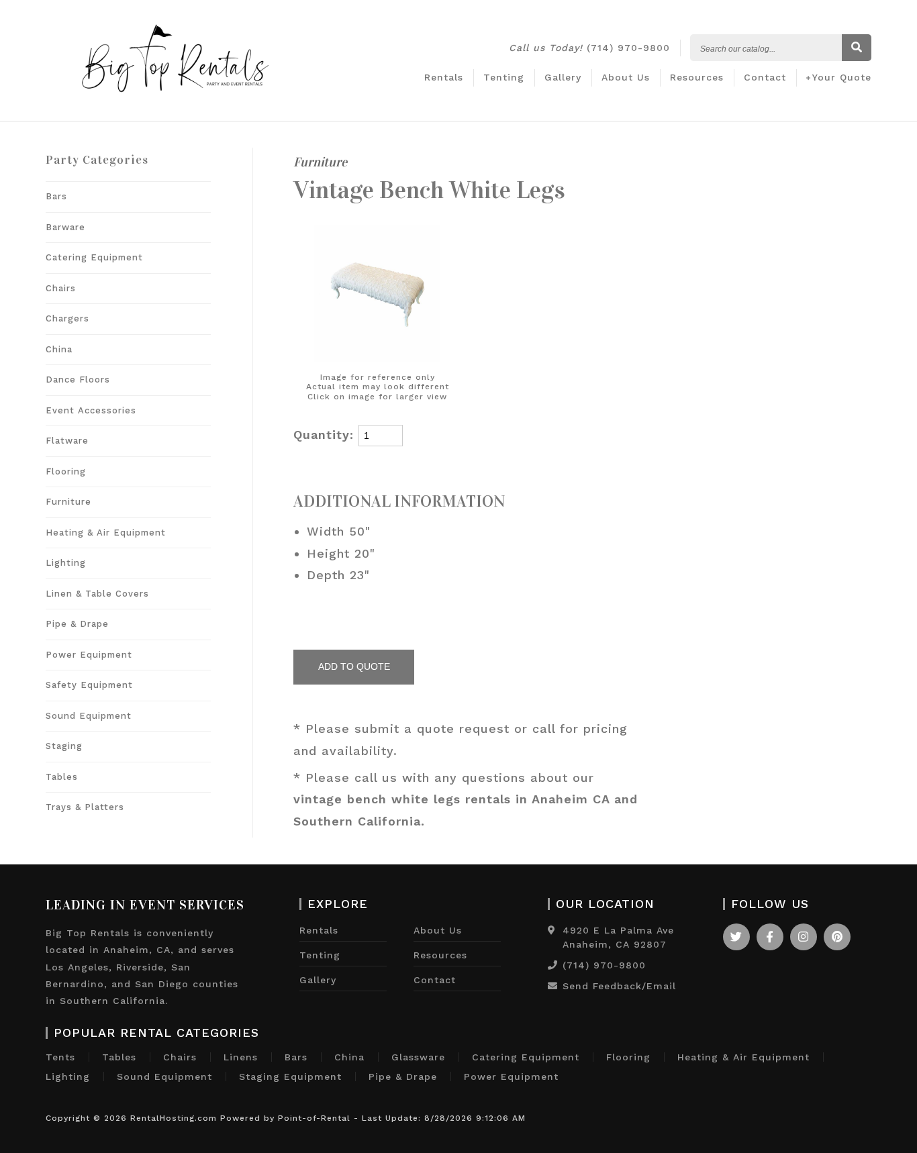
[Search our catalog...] (856, 48)
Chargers (67, 318)
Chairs (61, 288)
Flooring (66, 471)
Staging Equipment (290, 1076)
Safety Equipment (89, 685)
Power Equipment (89, 655)
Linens (241, 1057)
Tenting (503, 77)
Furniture (68, 502)
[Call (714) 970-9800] (553, 965)
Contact (765, 77)
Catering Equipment (94, 257)
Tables (62, 777)
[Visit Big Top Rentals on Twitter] (736, 936)
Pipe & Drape (77, 624)
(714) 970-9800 (589, 47)
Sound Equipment (89, 716)
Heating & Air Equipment (106, 533)
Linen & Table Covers (97, 594)
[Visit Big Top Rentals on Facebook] (770, 936)
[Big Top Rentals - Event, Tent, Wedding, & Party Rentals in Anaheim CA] (175, 107)
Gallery (562, 77)
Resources (697, 77)
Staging (64, 746)
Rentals (443, 77)
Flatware (67, 441)
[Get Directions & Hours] (552, 930)
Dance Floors (78, 379)
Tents (60, 1057)
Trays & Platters (85, 807)
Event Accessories (91, 410)
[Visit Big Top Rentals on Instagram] (803, 936)
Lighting (66, 563)
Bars (56, 196)
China (59, 349)
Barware (65, 227)
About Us (625, 77)
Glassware (418, 1057)
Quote (841, 77)
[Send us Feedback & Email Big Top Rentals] (553, 986)
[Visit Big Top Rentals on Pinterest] (837, 936)
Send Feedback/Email (619, 986)
